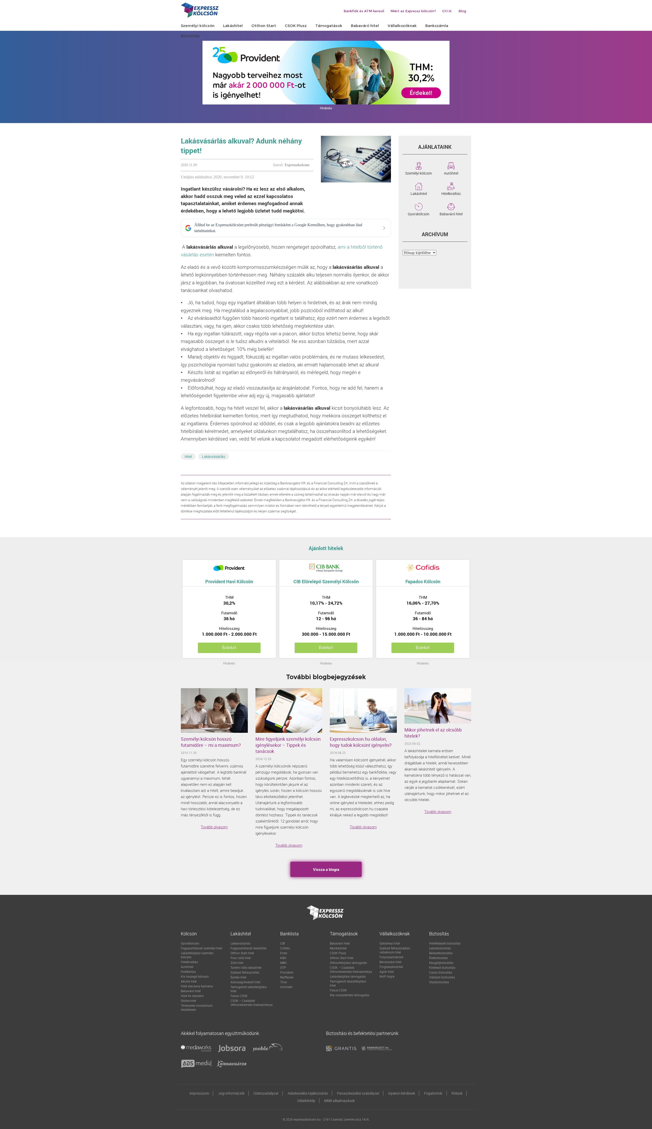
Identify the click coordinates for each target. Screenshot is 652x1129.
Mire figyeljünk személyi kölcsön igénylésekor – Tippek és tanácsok (288, 745)
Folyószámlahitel (391, 957)
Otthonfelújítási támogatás (348, 963)
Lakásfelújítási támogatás (348, 976)
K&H (283, 958)
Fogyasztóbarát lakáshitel (248, 948)
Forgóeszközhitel (391, 967)
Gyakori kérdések (401, 1093)
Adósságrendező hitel (245, 982)
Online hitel (188, 1001)
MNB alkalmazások (339, 1100)
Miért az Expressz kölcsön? (413, 11)
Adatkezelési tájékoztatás (308, 1093)
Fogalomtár (433, 1093)
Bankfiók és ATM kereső (364, 11)
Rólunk (457, 1093)
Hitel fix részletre (192, 996)
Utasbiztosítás (439, 982)
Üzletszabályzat (266, 1093)
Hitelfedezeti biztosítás (444, 943)
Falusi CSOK (239, 996)
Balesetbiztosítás (441, 953)
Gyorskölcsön (418, 213)
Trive (283, 982)
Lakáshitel (419, 193)
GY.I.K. (447, 11)
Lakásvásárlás (213, 456)
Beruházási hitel (390, 962)
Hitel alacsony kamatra (197, 986)
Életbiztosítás (438, 958)
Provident (286, 972)
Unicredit (286, 987)
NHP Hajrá (387, 976)
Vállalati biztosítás (442, 977)
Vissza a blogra (326, 869)
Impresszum (199, 1093)
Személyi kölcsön (418, 173)
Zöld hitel (236, 963)
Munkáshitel (338, 948)
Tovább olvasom (214, 826)
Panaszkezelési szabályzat (358, 1093)
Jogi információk (231, 1093)
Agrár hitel (386, 971)
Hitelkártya (188, 971)
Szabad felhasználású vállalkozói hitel (394, 950)
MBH (283, 963)
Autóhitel (451, 173)
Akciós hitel (189, 981)
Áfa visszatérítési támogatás (349, 995)
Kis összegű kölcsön (195, 976)
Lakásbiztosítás (440, 948)
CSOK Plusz (338, 953)
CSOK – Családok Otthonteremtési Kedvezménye (251, 1003)
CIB (282, 943)
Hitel (188, 456)
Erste (283, 953)
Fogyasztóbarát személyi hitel (201, 948)
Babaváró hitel (451, 213)
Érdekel (229, 647)
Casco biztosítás (440, 972)
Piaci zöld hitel (240, 958)
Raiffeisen (287, 977)
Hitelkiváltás (451, 193)
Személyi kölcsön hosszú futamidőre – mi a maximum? (211, 742)
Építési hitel (238, 977)
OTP (283, 967)
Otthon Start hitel (242, 953)
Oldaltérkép (306, 1100)
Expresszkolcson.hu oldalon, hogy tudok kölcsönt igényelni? (361, 742)
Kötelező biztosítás (442, 967)
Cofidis (285, 948)
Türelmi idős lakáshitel (245, 967)
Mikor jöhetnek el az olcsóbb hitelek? (433, 733)
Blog (462, 11)
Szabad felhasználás (244, 972)
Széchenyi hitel (389, 943)
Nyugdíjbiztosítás (441, 963)
